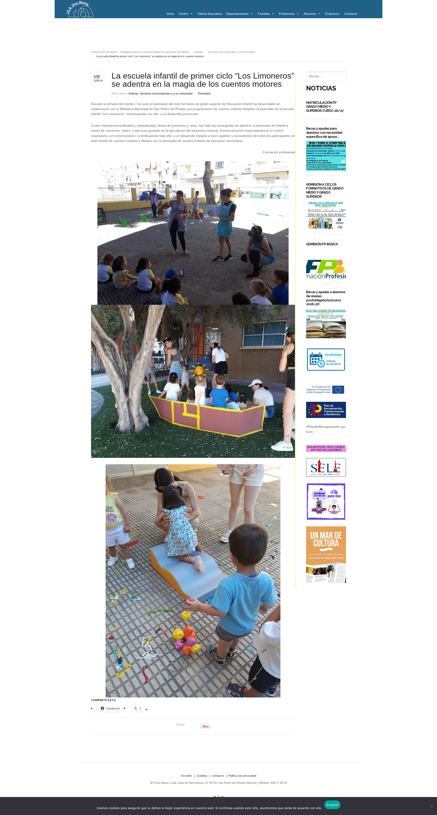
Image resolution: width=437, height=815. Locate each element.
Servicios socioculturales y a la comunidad (218, 31)
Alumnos (310, 13)
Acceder (186, 775)
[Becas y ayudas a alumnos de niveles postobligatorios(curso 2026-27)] (326, 323)
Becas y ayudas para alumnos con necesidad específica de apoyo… (324, 132)
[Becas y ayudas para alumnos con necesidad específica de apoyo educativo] (326, 156)
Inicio (170, 13)
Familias (264, 13)
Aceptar (332, 805)
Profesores (287, 13)
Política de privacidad (242, 775)
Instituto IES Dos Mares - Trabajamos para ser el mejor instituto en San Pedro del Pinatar (140, 52)
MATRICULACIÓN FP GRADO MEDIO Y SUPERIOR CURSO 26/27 (324, 107)
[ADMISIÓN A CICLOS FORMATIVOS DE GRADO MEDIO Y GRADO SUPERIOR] (326, 216)
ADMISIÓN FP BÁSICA (322, 244)
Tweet (180, 724)
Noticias (98, 31)
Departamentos (237, 13)
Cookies (202, 775)
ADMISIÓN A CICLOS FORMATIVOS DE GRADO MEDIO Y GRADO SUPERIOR (324, 190)
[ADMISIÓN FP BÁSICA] (326, 263)
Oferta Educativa (210, 13)
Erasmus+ (332, 13)
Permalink (204, 93)
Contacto (350, 13)
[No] (431, 806)
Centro (183, 13)
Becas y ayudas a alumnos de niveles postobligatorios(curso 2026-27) (325, 298)
